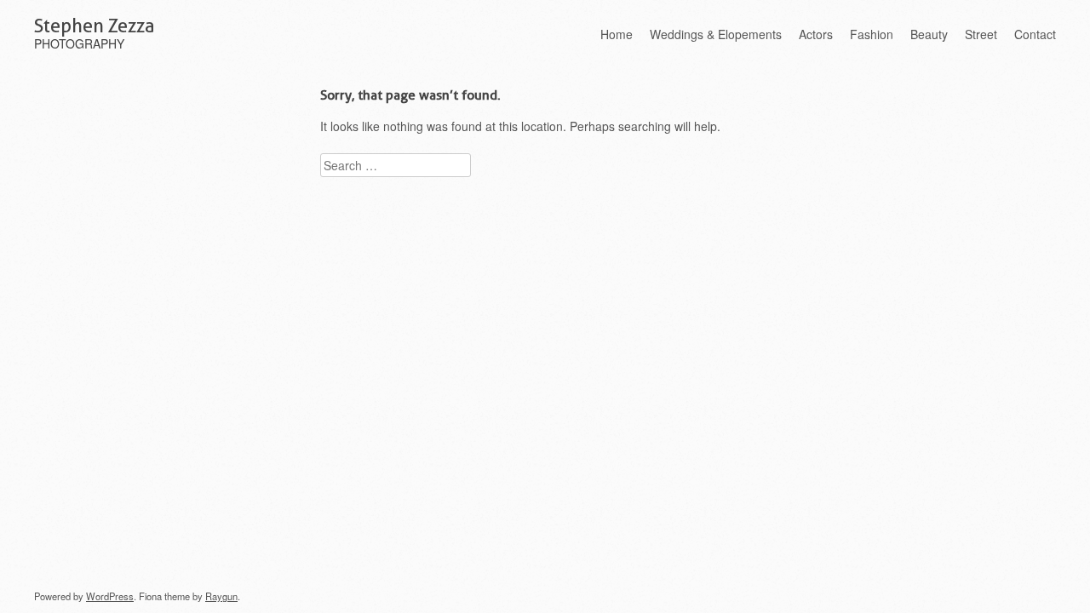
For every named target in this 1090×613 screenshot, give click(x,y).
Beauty (929, 34)
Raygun (221, 596)
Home (616, 34)
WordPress (110, 596)
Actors (816, 34)
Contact (1035, 34)
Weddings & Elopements (716, 34)
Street (981, 34)
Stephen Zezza (94, 25)
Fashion (871, 34)
